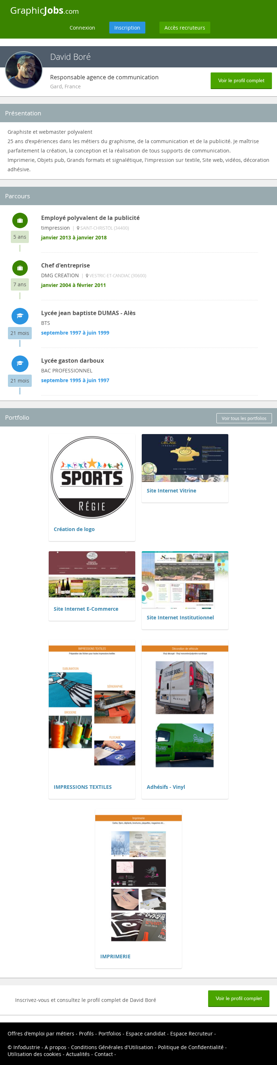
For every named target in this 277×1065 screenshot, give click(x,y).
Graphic (44, 10)
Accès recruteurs (184, 27)
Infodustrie (26, 1047)
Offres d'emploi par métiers (41, 1033)
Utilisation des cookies (34, 1054)
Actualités (78, 1054)
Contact (103, 1054)
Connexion (82, 27)
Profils (86, 1033)
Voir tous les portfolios (244, 418)
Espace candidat (146, 1033)
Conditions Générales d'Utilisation (112, 1047)
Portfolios (109, 1033)
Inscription (127, 27)
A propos (55, 1047)
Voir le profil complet (241, 80)
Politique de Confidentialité (191, 1047)
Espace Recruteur (191, 1033)
